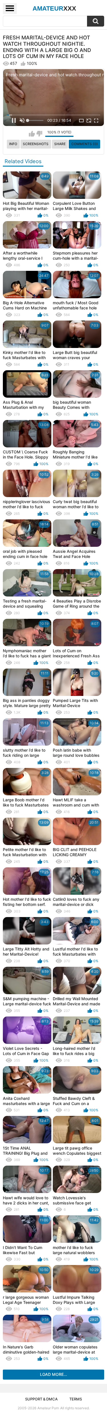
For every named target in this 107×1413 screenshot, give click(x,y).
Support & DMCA (41, 1399)
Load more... (53, 1374)
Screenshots (36, 144)
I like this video (32, 134)
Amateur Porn (48, 1408)
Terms (75, 1399)
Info (13, 144)
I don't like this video (39, 134)
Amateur (54, 8)
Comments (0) (84, 144)
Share (60, 144)
